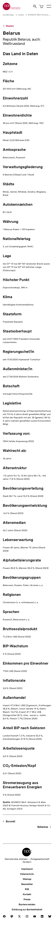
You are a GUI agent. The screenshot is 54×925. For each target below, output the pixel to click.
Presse (27, 899)
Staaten (10, 26)
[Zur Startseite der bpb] (12, 9)
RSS (27, 889)
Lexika (21, 15)
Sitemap (27, 879)
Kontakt (27, 894)
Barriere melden (27, 904)
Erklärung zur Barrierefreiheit (27, 909)
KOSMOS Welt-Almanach (39, 15)
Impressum (27, 869)
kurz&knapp (8, 15)
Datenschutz (27, 874)
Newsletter (27, 884)
